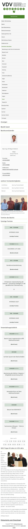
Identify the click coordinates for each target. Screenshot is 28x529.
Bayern (3, 24)
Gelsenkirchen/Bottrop (7, 76)
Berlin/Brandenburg (6, 27)
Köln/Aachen (4, 84)
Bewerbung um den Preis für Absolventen (11, 49)
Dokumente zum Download (11, 520)
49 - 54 (14, 444)
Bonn (3, 61)
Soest (3, 99)
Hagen (3, 79)
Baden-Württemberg (6, 21)
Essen (3, 73)
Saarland (3, 109)
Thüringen (4, 118)
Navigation (14, 17)
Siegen (3, 96)
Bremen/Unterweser (6, 31)
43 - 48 (9, 444)
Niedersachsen (5, 43)
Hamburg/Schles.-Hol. (6, 34)
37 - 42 (4, 444)
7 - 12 (7, 441)
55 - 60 (18, 444)
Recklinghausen (5, 93)
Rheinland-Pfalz (5, 105)
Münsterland (4, 87)
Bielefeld (4, 55)
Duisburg (4, 70)
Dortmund (4, 64)
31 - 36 (23, 441)
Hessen (3, 37)
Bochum (3, 58)
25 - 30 (19, 441)
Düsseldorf (4, 67)
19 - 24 (14, 441)
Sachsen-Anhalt (5, 115)
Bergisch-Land (5, 52)
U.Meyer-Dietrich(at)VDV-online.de (10, 169)
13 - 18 (10, 441)
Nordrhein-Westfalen (7, 46)
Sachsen (3, 112)
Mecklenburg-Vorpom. (7, 40)
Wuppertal (4, 102)
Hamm (3, 81)
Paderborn (4, 90)
